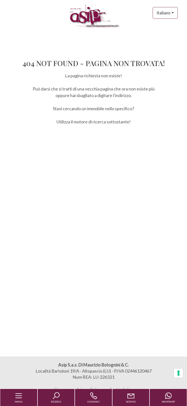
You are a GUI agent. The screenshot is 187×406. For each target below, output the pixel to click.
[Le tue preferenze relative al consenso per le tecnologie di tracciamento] (178, 373)
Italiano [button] (163, 12)
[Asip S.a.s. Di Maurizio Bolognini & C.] (93, 15)
